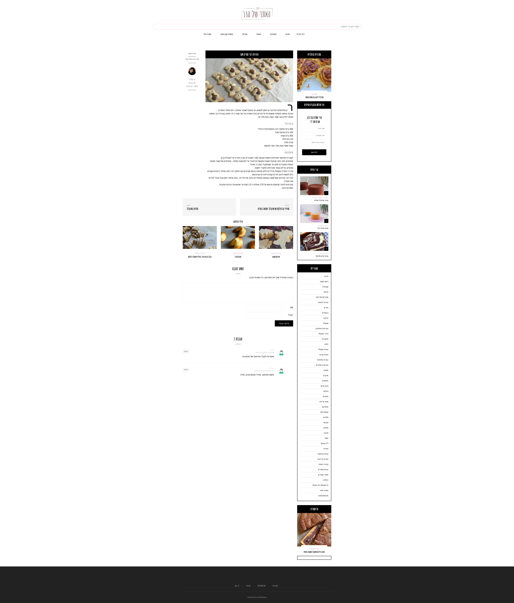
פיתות (325, 318)
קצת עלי (248, 585)
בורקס (326, 391)
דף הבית (300, 34)
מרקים (325, 375)
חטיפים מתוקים (322, 328)
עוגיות (244, 34)
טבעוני (325, 422)
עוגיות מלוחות (322, 360)
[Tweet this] (192, 100)
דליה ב (272, 350)
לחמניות (325, 339)
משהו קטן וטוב (226, 34)
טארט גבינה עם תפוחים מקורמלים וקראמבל (314, 550)
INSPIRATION (262, 585)
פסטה (326, 370)
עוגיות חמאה (192, 53)
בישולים (325, 313)
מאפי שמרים (323, 475)
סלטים (325, 417)
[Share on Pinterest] (192, 104)
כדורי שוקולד (323, 334)
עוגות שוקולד (323, 349)
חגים (288, 34)
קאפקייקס (324, 412)
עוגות (258, 34)
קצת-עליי (207, 34)
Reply (186, 351)
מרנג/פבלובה (323, 496)
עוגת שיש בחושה (322, 256)
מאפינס (325, 407)
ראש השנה (324, 281)
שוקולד (325, 323)
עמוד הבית (275, 585)
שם (291, 307)
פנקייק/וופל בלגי (322, 297)
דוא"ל (290, 315)
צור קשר (237, 585)
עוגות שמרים (314, 91)
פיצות (326, 292)
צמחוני (325, 428)
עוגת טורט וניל (323, 228)
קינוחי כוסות (323, 464)
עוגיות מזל (238, 256)
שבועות (325, 287)
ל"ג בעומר (324, 443)
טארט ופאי (324, 490)
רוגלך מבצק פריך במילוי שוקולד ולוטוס (200, 256)
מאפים (273, 34)
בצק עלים (324, 386)
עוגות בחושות (323, 225)
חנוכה (326, 433)
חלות (326, 344)
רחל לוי (271, 368)
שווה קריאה (323, 402)
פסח (326, 438)
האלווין (325, 480)
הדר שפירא (192, 79)
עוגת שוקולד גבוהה (321, 200)
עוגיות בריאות (322, 459)
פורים (326, 308)
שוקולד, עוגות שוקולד (320, 197)
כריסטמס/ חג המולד (320, 485)
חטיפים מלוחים (322, 365)
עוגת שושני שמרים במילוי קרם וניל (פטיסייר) (314, 96)
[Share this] (192, 95)
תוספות (325, 381)
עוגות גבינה (323, 355)
